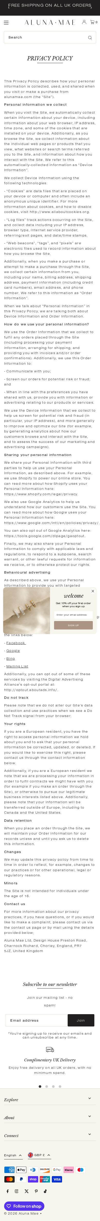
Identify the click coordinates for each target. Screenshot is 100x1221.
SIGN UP (73, 625)
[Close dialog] (93, 591)
